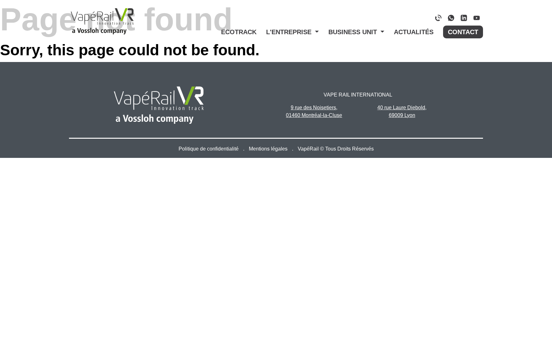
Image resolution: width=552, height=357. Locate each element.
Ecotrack (239, 31)
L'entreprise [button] (289, 31)
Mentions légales (269, 148)
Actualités (413, 31)
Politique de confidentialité (209, 148)
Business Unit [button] (353, 31)
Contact (463, 31)
